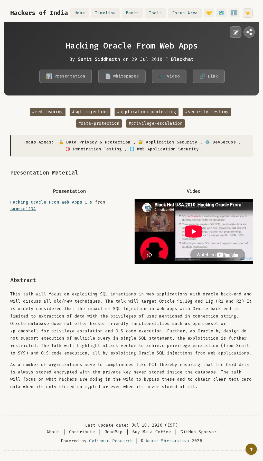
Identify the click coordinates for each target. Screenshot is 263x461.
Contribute (82, 432)
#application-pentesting (146, 111)
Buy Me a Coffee (151, 432)
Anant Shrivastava (167, 441)
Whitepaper (122, 76)
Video (169, 76)
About (52, 432)
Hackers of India (39, 13)
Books (132, 13)
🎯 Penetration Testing (93, 149)
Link (208, 76)
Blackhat (182, 59)
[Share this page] (249, 32)
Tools (155, 13)
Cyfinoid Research (111, 441)
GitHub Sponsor (199, 432)
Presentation (65, 76)
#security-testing (207, 111)
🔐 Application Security (167, 142)
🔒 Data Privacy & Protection (94, 142)
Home (79, 13)
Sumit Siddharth (99, 59)
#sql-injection (90, 111)
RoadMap (114, 432)
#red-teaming (47, 111)
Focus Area (185, 13)
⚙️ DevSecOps (220, 142)
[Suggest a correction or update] (235, 32)
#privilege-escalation (156, 123)
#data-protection (98, 123)
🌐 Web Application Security (164, 149)
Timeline (105, 13)
